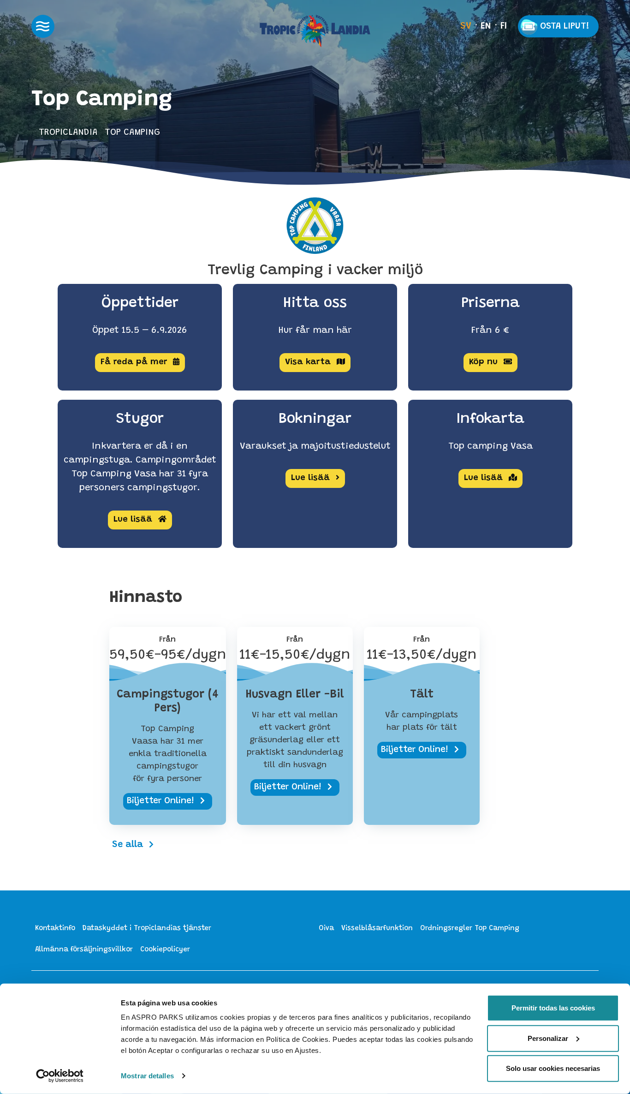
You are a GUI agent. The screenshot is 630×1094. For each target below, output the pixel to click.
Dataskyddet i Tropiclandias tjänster (147, 928)
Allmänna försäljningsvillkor (84, 949)
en (486, 26)
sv (465, 26)
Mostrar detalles (147, 1076)
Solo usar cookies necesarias (553, 1068)
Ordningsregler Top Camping (469, 928)
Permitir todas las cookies (553, 1008)
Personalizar (548, 1038)
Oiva (326, 928)
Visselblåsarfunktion (377, 928)
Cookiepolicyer (165, 949)
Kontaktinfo (55, 928)
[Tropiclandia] (315, 31)
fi (503, 26)
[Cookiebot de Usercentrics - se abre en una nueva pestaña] (59, 1076)
